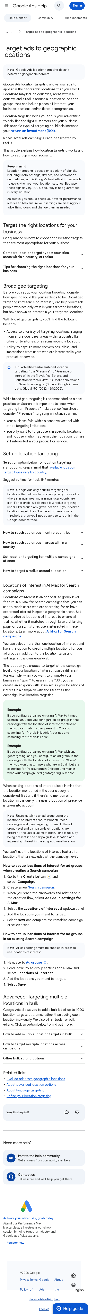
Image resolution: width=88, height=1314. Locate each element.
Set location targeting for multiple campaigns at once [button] (39, 559)
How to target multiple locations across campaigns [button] (34, 1046)
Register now (15, 1242)
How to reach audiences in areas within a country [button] (35, 545)
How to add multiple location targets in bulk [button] (37, 1034)
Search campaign (41, 887)
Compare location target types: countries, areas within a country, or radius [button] (36, 255)
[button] (6, 6)
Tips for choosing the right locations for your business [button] (38, 269)
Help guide (73, 1308)
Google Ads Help (30, 6)
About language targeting (25, 1090)
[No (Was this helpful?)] (77, 1112)
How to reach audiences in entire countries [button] (36, 533)
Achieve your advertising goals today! (28, 1218)
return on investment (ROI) (33, 131)
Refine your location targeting (29, 1096)
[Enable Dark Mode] (73, 1276)
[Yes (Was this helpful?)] (67, 1112)
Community (45, 18)
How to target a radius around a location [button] (34, 571)
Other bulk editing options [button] (23, 1058)
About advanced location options (31, 1085)
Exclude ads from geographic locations (36, 1079)
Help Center (18, 18)
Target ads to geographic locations (50, 32)
